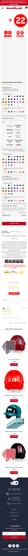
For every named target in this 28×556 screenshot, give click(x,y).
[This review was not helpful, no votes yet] (24, 323)
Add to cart (14, 223)
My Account (14, 516)
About (14, 509)
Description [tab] (5, 231)
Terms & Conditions (14, 549)
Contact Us (14, 512)
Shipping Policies (5, 549)
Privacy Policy (23, 549)
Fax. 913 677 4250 (16, 490)
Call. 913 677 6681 (16, 488)
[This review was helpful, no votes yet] (21, 323)
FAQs (14, 519)
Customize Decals (14, 365)
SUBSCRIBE (14, 537)
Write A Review (14, 293)
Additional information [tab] (15, 231)
